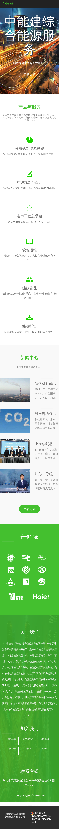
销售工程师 (12, 749)
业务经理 (28, 749)
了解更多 (29, 74)
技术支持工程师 (28, 739)
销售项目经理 (11, 739)
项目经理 (44, 749)
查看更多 (29, 509)
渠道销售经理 (44, 739)
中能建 (9, 3)
